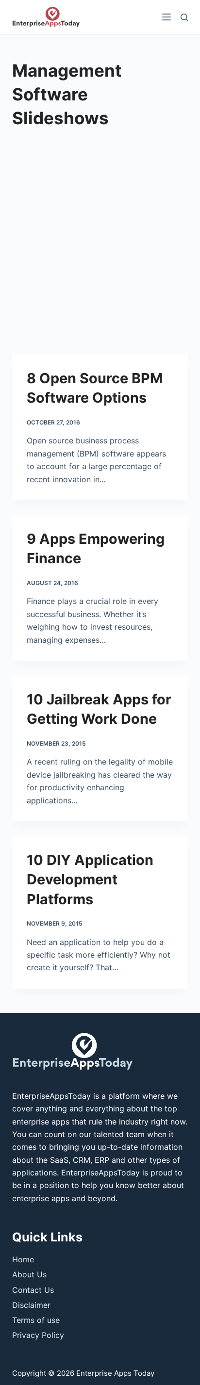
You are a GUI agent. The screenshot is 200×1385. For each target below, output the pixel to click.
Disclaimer (31, 1305)
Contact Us (33, 1290)
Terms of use (36, 1320)
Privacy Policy (38, 1335)
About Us (29, 1274)
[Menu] (166, 17)
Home (23, 1259)
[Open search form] (184, 17)
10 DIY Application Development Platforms (90, 879)
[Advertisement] (100, 249)
